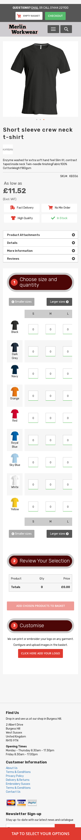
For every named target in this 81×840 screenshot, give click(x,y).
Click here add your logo (40, 653)
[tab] (40, 235)
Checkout (55, 16)
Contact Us (13, 791)
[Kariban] (8, 149)
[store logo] (27, 29)
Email (35, 8)
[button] (37, 120)
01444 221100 (59, 8)
